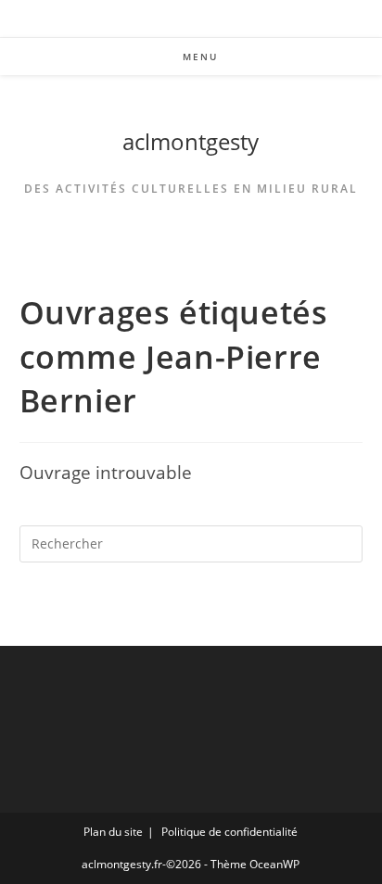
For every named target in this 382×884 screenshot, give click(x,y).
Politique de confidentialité (229, 832)
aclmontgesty (190, 141)
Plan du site (113, 832)
